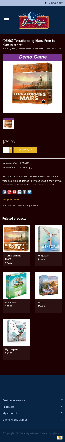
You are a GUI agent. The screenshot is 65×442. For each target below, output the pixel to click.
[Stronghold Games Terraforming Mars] (16, 238)
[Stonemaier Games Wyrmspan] (16, 332)
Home (5, 48)
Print (37, 205)
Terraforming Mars (13, 257)
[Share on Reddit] (20, 192)
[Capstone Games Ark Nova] (16, 285)
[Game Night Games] (39, 19)
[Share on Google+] (10, 192)
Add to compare (26, 205)
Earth (41, 302)
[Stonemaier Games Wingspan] (48, 238)
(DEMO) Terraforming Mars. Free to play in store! (35, 48)
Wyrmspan (11, 349)
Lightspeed (57, 433)
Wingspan (43, 255)
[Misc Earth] (48, 285)
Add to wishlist (9, 205)
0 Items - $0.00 (55, 2)
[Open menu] (6, 19)
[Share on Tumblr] (24, 192)
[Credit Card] (59, 437)
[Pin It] (14, 192)
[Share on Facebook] (4, 192)
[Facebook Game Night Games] (32, 385)
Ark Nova (10, 302)
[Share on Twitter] (30, 192)
